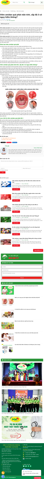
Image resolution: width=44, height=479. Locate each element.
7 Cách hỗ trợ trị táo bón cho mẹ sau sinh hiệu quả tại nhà (26, 332)
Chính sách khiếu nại (6, 469)
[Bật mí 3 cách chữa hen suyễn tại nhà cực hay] (7, 325)
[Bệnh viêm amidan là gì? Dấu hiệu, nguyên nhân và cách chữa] (6, 197)
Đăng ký (22, 277)
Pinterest (9, 142)
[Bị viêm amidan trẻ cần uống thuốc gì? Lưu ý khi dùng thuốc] (6, 230)
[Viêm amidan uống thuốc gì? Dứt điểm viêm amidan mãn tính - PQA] (6, 184)
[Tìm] (24, 2)
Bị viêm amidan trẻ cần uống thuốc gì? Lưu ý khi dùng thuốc (26, 227)
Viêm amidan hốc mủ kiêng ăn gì (9, 138)
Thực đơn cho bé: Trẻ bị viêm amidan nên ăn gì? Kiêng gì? (25, 215)
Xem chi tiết (15, 189)
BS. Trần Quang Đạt (11, 20)
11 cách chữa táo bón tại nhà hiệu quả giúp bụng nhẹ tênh (26, 285)
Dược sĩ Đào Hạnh (6, 19)
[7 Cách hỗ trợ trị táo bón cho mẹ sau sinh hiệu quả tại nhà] (7, 337)
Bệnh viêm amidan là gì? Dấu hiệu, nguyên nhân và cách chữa (26, 193)
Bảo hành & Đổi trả (6, 468)
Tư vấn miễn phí (13, 255)
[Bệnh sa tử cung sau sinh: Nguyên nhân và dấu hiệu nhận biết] (7, 302)
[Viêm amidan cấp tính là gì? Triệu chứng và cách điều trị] (6, 208)
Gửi (2, 172)
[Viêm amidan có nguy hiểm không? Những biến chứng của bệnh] (6, 242)
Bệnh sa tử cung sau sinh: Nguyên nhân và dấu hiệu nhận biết (27, 297)
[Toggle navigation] (41, 2)
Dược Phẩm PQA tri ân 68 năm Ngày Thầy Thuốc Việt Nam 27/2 (14, 440)
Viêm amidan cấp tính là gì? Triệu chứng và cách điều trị (25, 204)
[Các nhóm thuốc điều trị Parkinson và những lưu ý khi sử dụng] (7, 349)
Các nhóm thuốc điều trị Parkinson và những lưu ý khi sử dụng (27, 344)
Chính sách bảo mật (6, 466)
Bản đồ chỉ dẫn (28, 458)
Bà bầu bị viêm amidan (7, 139)
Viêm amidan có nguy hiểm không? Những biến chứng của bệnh (26, 238)
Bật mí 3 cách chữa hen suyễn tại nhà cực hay (24, 321)
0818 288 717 (14, 258)
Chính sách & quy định (7, 471)
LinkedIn (15, 142)
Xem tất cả (37, 250)
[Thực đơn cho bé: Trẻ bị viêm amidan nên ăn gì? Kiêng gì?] (6, 219)
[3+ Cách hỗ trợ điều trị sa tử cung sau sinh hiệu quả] (7, 314)
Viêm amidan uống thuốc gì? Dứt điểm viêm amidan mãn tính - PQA (26, 181)
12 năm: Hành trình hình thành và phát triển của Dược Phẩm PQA (14, 386)
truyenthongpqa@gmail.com (33, 456)
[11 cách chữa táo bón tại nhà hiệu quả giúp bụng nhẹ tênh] (7, 290)
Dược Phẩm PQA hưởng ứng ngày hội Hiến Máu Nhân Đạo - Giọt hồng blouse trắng (17, 413)
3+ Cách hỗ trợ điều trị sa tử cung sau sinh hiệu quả (25, 309)
